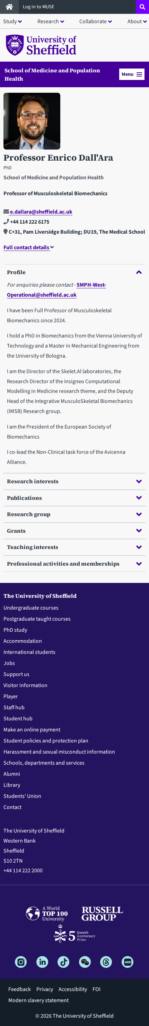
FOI (96, 989)
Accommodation (22, 641)
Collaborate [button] (93, 21)
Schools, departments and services (44, 763)
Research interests (33, 481)
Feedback (19, 989)
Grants (16, 530)
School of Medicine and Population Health (52, 74)
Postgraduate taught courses (37, 619)
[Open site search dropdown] (142, 7)
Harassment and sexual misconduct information (59, 752)
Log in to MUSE (39, 6)
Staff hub (14, 707)
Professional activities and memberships (63, 563)
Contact (12, 807)
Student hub (18, 718)
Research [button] (48, 21)
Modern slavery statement (38, 1000)
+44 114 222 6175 (29, 222)
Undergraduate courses (31, 608)
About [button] (135, 21)
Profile (16, 272)
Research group (28, 514)
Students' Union (22, 796)
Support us (16, 674)
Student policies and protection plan (45, 741)
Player (10, 696)
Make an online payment (31, 730)
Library (11, 785)
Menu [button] (127, 74)
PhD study (15, 630)
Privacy (44, 989)
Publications (24, 498)
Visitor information (25, 685)
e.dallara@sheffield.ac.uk (40, 212)
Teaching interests (32, 547)
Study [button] (10, 21)
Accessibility (73, 989)
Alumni (11, 774)
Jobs (9, 663)
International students (29, 652)
